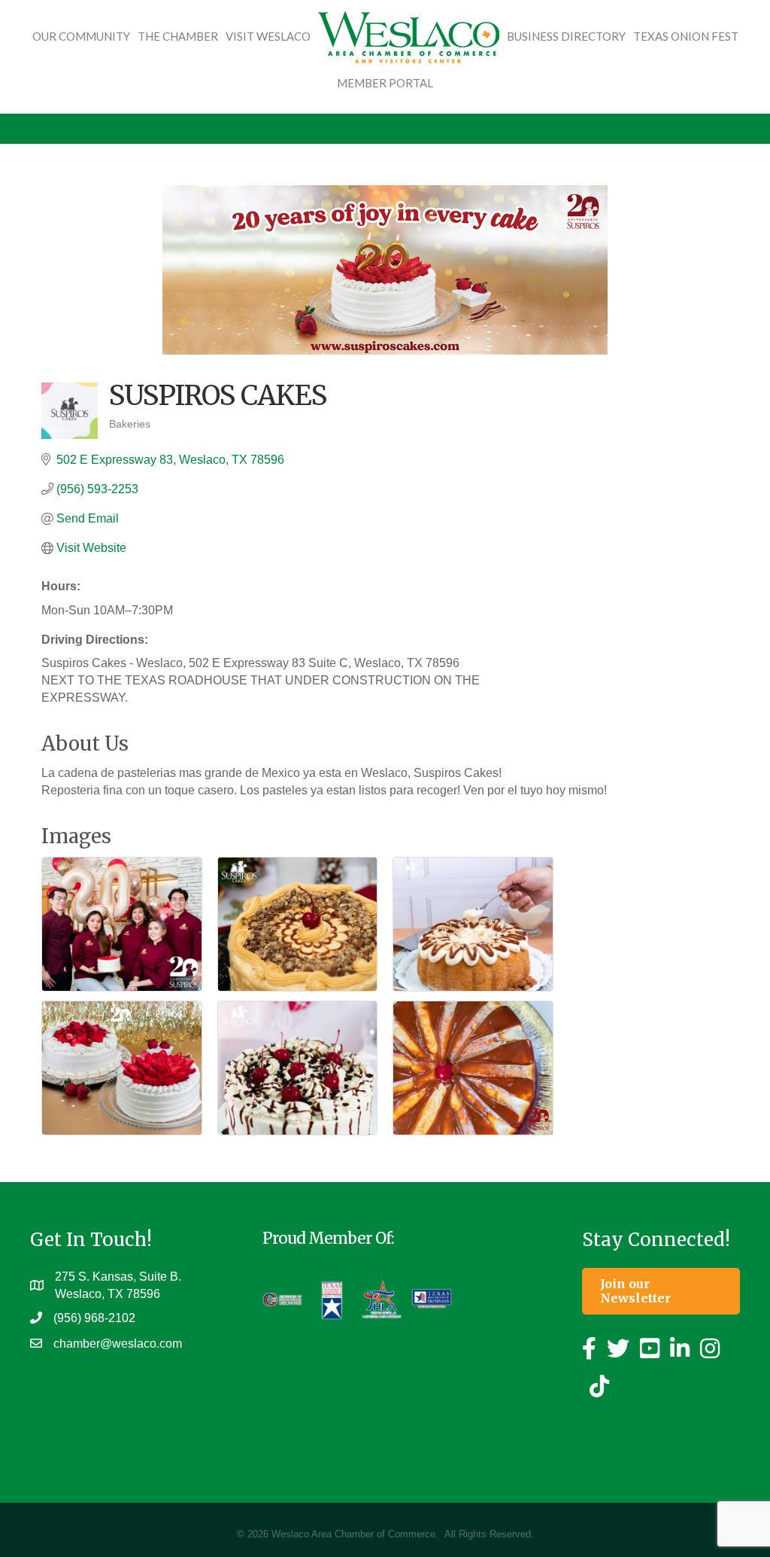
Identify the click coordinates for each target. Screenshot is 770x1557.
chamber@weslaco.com (117, 1343)
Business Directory (566, 36)
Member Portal (385, 83)
